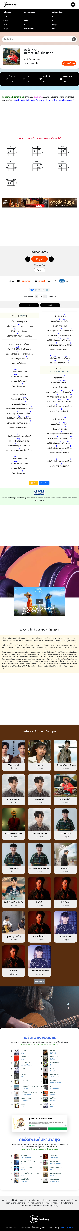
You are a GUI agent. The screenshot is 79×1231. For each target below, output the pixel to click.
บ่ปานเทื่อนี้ (39, 799)
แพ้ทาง (52, 1092)
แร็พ (25, 16)
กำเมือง (5, 24)
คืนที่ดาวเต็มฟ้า (26, 1062)
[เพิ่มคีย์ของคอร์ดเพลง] (51, 259)
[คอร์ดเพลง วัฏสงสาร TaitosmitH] (46, 1156)
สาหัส (52, 1104)
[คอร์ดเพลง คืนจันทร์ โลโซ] (17, 1052)
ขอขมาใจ (39, 765)
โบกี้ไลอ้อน (24, 1101)
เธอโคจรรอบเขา (55, 1173)
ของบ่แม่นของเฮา (39, 833)
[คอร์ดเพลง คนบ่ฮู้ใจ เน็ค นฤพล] (13, 957)
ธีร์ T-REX (53, 1053)
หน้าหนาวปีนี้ (54, 1161)
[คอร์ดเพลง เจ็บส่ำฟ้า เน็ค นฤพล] (39, 888)
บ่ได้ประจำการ (65, 833)
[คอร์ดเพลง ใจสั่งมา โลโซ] (17, 1070)
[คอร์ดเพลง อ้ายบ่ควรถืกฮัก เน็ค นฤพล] (13, 785)
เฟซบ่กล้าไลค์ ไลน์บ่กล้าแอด (39, 972)
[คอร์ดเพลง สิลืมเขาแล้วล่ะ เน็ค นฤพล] (13, 751)
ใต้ (52, 20)
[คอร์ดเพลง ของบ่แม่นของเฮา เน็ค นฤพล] (39, 820)
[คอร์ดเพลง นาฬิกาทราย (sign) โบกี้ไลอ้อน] (17, 1099)
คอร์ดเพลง (7, 12)
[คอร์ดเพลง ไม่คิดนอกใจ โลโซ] (17, 1058)
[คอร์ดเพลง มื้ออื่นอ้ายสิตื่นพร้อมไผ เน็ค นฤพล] (13, 888)
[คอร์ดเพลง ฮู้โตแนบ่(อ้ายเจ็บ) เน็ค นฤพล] (13, 922)
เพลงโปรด (70, 63)
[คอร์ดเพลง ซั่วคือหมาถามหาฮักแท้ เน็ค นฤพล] (13, 820)
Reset (39, 270)
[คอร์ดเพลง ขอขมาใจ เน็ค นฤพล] (39, 751)
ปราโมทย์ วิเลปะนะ (26, 1065)
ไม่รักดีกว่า (24, 1074)
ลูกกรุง (54, 24)
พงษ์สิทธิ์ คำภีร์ (54, 1089)
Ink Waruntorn (26, 1095)
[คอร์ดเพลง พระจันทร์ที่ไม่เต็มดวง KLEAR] (17, 1162)
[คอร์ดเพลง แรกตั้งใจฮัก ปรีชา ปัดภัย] (17, 1180)
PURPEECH (24, 1089)
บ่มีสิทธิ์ (52, 1050)
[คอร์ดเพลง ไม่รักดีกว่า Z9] (17, 1076)
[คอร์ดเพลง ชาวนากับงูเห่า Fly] (46, 1064)
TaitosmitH (54, 1158)
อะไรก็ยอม (24, 1080)
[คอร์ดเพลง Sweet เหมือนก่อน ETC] (46, 1168)
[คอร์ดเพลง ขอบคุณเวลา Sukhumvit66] (46, 1180)
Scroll (50, 305)
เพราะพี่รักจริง (54, 1074)
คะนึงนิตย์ (24, 1155)
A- (56, 281)
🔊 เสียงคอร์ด (39, 290)
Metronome (28, 296)
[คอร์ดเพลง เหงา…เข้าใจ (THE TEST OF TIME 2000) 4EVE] (17, 1174)
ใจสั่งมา (23, 1068)
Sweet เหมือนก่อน (56, 1167)
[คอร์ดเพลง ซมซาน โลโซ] (17, 1105)
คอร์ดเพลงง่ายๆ (29, 12)
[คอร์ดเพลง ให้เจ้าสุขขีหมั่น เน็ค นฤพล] (65, 785)
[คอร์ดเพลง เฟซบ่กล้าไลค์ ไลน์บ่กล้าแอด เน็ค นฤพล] (39, 957)
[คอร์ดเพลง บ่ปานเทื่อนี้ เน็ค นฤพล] (39, 785)
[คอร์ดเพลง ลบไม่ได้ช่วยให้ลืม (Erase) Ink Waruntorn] (17, 1093)
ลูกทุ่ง (26, 20)
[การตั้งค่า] (73, 4)
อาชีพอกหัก (65, 868)
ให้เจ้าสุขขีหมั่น (65, 799)
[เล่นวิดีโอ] (39, 601)
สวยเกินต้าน (14, 868)
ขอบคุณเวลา (54, 1179)
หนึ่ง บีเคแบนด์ (54, 1077)
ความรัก (53, 1068)
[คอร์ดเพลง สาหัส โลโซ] (46, 1105)
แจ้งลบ (62, 1227)
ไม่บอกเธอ (53, 1080)
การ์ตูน (5, 28)
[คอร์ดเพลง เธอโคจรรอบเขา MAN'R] (46, 1174)
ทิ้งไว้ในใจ (53, 1098)
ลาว (25, 24)
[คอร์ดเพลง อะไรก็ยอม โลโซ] (17, 1081)
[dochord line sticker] (39, 1123)
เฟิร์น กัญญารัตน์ (55, 1164)
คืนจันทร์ (24, 1050)
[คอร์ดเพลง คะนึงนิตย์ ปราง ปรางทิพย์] (17, 1156)
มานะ (51, 1086)
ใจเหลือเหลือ (54, 1056)
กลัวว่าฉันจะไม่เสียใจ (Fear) (29, 1086)
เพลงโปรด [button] (45, 483)
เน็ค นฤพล (37, 59)
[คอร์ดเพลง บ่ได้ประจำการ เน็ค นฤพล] (65, 820)
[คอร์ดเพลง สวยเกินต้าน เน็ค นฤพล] (13, 854)
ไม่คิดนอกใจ (25, 1056)
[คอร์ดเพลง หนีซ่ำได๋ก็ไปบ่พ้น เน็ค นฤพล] (39, 922)
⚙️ (47, 290)
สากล (54, 16)
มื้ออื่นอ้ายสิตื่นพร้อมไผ (13, 902)
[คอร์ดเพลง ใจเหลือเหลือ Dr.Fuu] (46, 1058)
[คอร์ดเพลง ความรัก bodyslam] (46, 1070)
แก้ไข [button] (34, 483)
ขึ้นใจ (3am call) (26, 1167)
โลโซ (22, 1053)
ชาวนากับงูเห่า (54, 1062)
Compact (53, 296)
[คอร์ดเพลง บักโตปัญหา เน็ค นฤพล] (65, 888)
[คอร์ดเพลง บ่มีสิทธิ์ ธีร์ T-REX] (46, 1052)
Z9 (22, 1077)
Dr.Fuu (52, 1059)
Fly (51, 1065)
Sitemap (70, 1227)
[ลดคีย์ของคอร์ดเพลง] (27, 259)
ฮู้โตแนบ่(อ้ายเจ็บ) (13, 936)
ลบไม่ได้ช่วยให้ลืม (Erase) (29, 1092)
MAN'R (52, 1176)
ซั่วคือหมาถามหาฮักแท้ (13, 833)
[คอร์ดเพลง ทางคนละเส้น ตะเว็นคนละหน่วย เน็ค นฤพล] (39, 854)
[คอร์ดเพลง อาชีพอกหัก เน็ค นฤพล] (65, 854)
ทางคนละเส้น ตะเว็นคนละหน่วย (39, 869)
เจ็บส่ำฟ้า (39, 902)
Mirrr (23, 1170)
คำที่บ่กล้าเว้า (65, 936)
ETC (51, 1170)
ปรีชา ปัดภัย (24, 1181)
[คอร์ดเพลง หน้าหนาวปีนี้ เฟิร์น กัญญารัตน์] (46, 1162)
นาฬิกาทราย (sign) (27, 1098)
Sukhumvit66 (54, 1181)
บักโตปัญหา (65, 902)
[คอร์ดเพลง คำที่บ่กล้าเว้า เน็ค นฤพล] (65, 922)
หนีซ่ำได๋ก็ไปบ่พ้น (39, 936)
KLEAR (23, 1164)
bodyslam (53, 1071)
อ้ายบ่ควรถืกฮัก (13, 799)
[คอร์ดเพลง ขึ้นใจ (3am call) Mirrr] (17, 1168)
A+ (67, 281)
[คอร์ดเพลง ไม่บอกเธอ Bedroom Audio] (46, 1081)
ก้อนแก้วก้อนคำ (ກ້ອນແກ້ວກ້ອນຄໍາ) (65, 766)
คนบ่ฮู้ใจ (13, 970)
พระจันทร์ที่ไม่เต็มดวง (28, 1161)
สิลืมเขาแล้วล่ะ (13, 765)
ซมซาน (23, 1104)
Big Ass (52, 1101)
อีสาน (53, 28)
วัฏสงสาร (53, 1155)
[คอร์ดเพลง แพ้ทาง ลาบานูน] (46, 1093)
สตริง (5, 16)
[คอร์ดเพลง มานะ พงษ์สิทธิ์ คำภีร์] (46, 1087)
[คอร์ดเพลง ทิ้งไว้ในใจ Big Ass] (46, 1099)
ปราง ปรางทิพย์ (26, 1158)
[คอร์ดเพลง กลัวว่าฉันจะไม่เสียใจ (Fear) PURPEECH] (17, 1087)
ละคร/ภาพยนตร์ (29, 28)
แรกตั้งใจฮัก (25, 1179)
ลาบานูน (52, 1095)
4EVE (22, 1176)
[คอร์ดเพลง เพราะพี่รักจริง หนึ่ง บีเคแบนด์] (46, 1076)
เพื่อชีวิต (6, 20)
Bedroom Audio (55, 1083)
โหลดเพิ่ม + (39, 981)
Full (29, 305)
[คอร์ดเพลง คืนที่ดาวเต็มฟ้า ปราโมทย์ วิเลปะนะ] (17, 1064)
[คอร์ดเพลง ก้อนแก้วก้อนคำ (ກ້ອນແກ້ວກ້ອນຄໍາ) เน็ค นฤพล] (65, 751)
